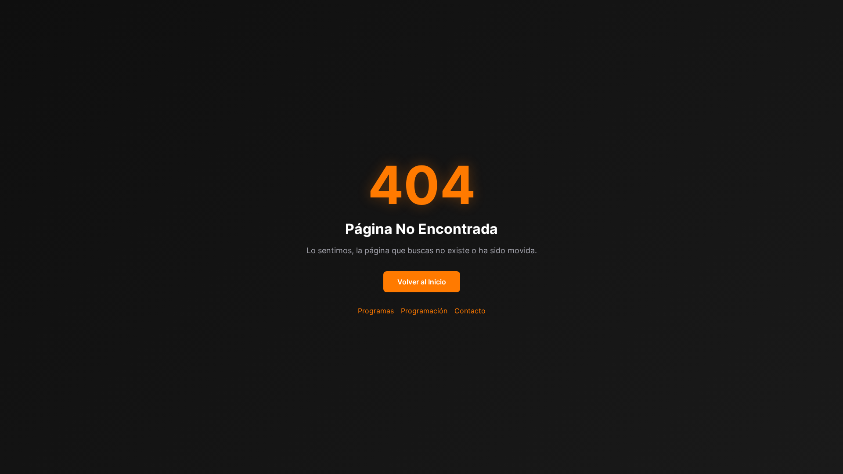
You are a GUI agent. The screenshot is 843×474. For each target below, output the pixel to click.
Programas (376, 310)
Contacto (470, 310)
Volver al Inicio (421, 281)
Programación (424, 310)
